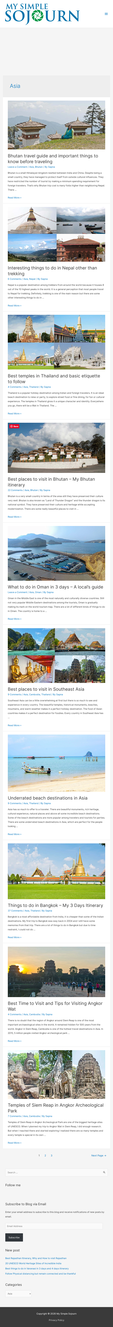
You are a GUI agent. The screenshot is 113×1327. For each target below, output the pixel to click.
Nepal (32, 279)
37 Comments (15, 910)
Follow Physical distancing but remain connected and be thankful (40, 1273)
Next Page (98, 1155)
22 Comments (15, 490)
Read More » (14, 197)
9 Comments (14, 694)
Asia (31, 166)
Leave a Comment (17, 166)
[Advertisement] (56, 50)
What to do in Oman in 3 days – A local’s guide (55, 587)
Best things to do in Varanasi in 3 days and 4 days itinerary (37, 1268)
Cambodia (34, 694)
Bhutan (39, 166)
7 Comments (14, 1116)
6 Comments (14, 279)
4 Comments (14, 387)
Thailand (34, 387)
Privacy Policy (56, 1320)
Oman (38, 592)
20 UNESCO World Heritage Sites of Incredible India (33, 1263)
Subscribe (14, 1237)
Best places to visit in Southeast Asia (46, 689)
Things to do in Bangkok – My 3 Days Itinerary (55, 905)
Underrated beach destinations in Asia (48, 798)
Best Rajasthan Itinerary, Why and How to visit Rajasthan (36, 1258)
